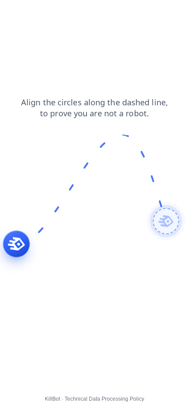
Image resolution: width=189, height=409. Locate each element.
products (43, 12)
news (13, 12)
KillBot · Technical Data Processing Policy (94, 399)
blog (72, 12)
